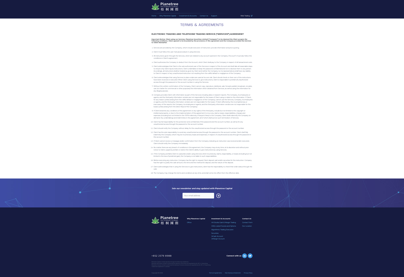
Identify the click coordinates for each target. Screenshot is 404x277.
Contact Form (247, 222)
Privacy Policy (248, 273)
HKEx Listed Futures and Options (223, 226)
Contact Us (204, 16)
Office (189, 222)
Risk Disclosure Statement (233, 273)
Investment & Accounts (188, 16)
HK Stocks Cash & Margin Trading (223, 222)
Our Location (247, 226)
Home (154, 16)
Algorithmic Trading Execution (222, 230)
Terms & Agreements (215, 273)
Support (214, 16)
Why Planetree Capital (167, 16)
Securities (215, 233)
